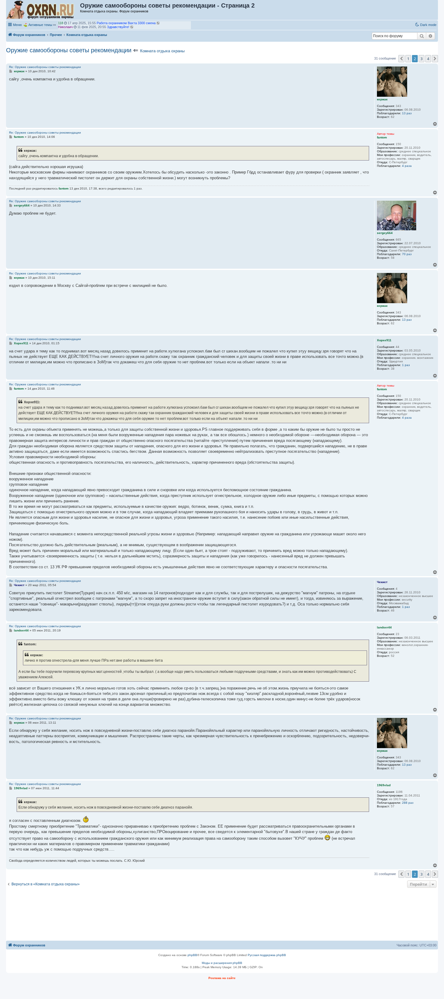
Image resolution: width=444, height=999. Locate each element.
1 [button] (408, 58)
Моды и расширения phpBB (222, 963)
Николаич (65, 24)
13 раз (407, 113)
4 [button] (428, 58)
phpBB (192, 955)
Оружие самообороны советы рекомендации (68, 50)
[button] (401, 58)
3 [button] (421, 58)
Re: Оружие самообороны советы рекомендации (45, 67)
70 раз (407, 254)
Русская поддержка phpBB (267, 955)
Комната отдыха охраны (162, 51)
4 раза (407, 165)
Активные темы (40, 25)
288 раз (407, 802)
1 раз (406, 365)
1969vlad (64, 28)
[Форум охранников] (43, 10)
